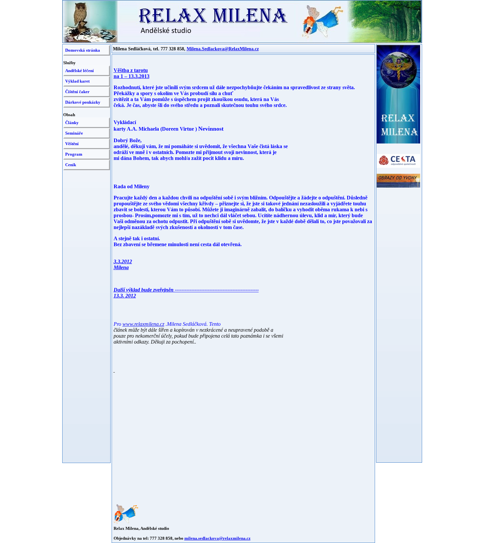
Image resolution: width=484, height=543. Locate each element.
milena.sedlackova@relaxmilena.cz (217, 538)
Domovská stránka (82, 50)
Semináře (74, 133)
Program (73, 154)
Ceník (70, 164)
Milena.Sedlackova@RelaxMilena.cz (223, 48)
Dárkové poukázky (82, 102)
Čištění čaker (77, 91)
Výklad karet (77, 81)
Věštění (72, 143)
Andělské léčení (79, 70)
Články (72, 122)
